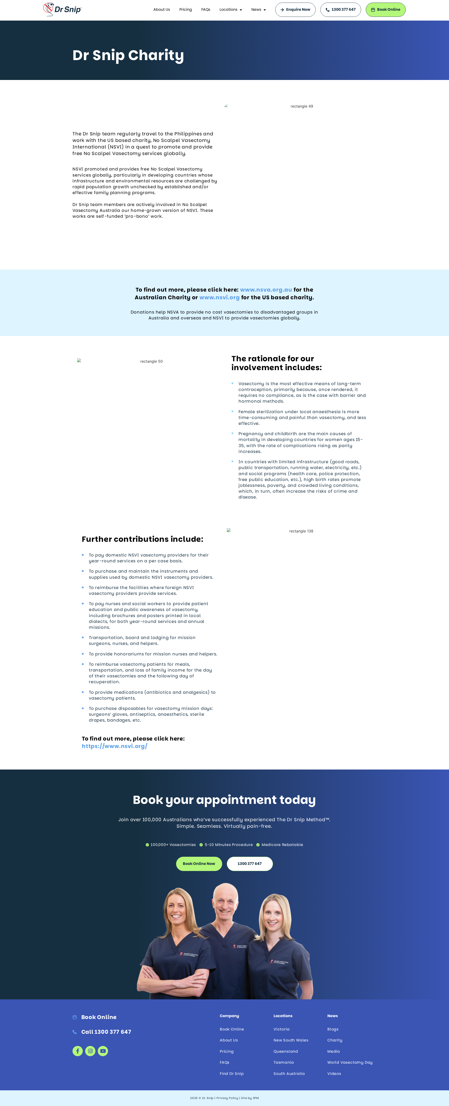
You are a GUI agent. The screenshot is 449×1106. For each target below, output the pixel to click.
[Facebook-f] (77, 1051)
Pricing (185, 9)
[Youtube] (103, 1051)
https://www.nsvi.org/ (115, 746)
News (256, 9)
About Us (161, 9)
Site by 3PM (250, 1098)
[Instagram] (90, 1051)
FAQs (205, 9)
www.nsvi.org (219, 297)
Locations (228, 9)
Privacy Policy (227, 1098)
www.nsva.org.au (266, 289)
